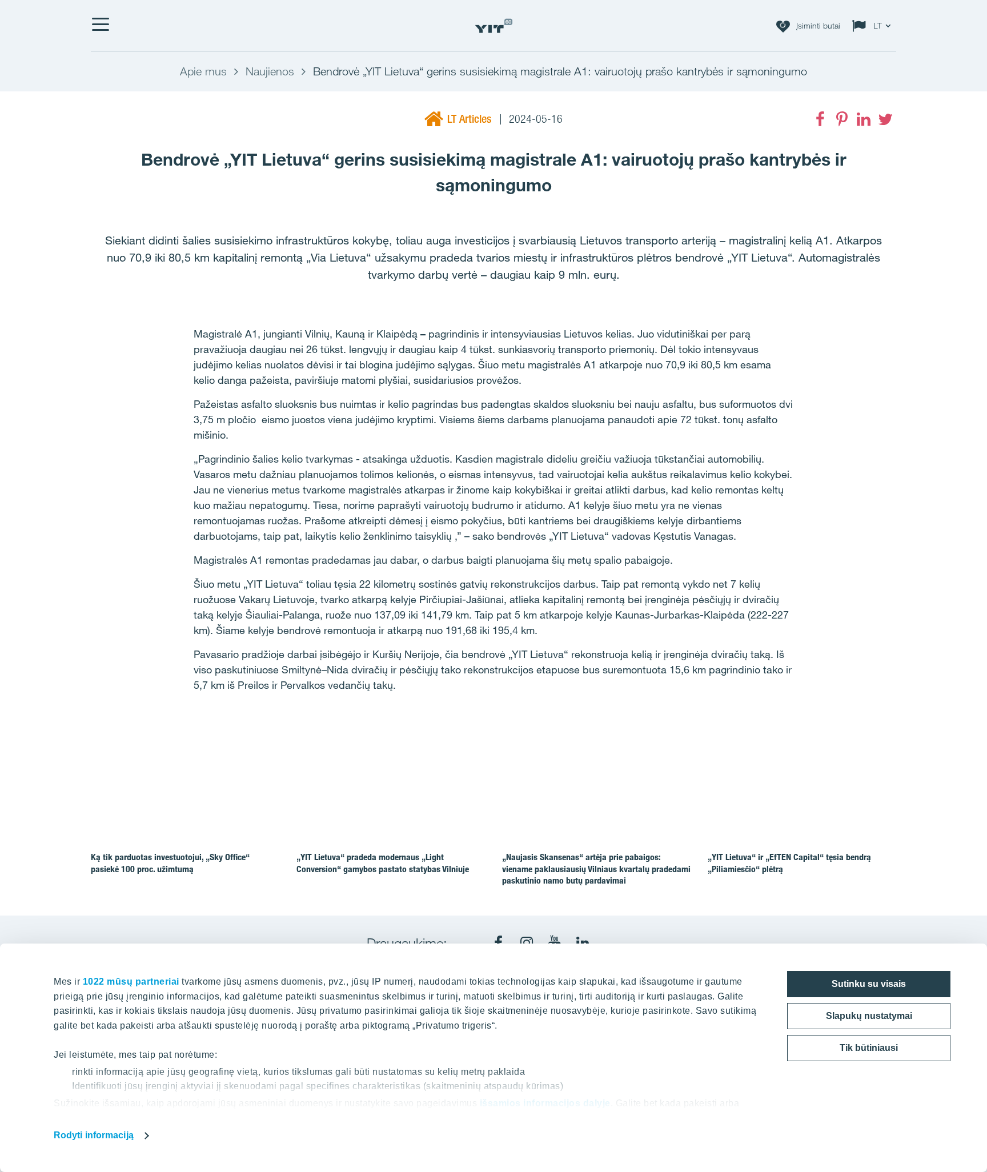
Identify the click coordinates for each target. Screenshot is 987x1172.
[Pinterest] (841, 119)
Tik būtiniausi (869, 1048)
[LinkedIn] (863, 119)
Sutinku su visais (869, 984)
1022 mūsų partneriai (131, 981)
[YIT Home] (493, 26)
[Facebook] (820, 119)
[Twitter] (885, 119)
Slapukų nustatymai (869, 1016)
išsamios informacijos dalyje (545, 1103)
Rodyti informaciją (94, 1135)
